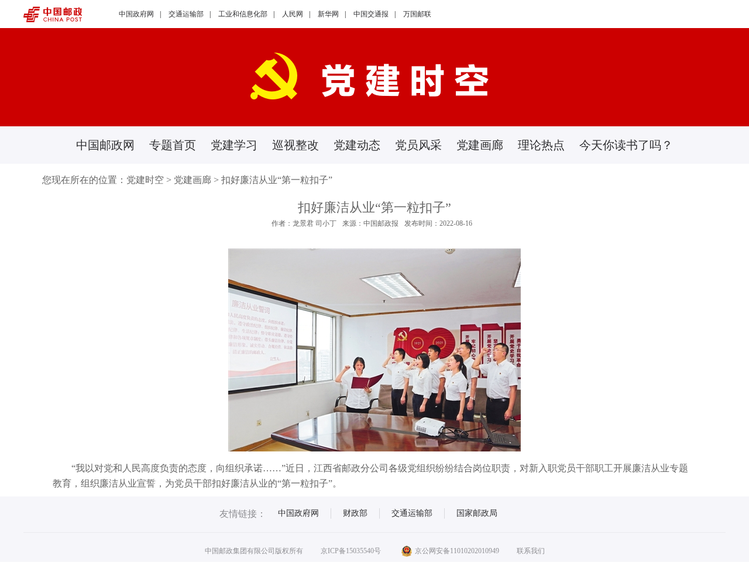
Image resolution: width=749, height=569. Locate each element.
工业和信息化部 (242, 14)
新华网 (328, 14)
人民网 (292, 14)
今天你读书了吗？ (626, 145)
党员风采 (418, 145)
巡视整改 (295, 145)
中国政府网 (136, 14)
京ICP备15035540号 (351, 551)
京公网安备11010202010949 (457, 551)
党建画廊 (479, 145)
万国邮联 (417, 14)
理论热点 (541, 145)
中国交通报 (371, 14)
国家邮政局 (476, 513)
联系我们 (531, 551)
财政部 (355, 513)
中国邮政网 (105, 145)
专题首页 (172, 145)
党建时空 (145, 180)
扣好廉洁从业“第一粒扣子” (276, 180)
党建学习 (234, 145)
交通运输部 (186, 14)
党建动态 (357, 145)
